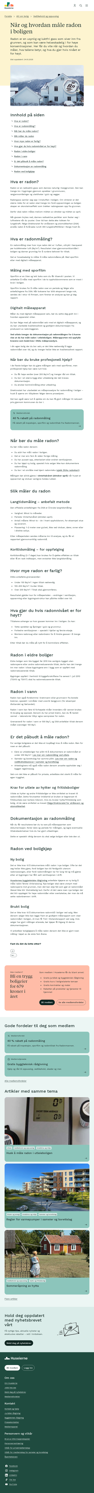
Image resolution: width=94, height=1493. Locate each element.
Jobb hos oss (10, 1388)
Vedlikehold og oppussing (46, 16)
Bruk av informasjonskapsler (17, 1439)
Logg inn (28, 1368)
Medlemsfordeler (12, 1396)
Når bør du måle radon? (26, 131)
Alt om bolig (22, 16)
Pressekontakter (12, 1422)
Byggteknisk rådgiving (14, 1418)
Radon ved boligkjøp (24, 171)
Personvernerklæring (14, 1443)
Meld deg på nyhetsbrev (19, 1343)
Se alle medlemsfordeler (71, 1002)
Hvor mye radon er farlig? (27, 141)
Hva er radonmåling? (25, 126)
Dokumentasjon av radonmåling (30, 166)
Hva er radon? (21, 121)
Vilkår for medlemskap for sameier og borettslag (26, 1452)
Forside (8, 16)
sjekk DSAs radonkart (68, 470)
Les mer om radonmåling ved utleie (51, 755)
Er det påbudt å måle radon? (29, 161)
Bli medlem (47, 1002)
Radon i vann (20, 156)
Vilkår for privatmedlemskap (17, 1448)
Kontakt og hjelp (12, 1409)
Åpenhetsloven (11, 1457)
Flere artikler (11, 1299)
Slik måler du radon (24, 136)
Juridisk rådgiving (12, 1413)
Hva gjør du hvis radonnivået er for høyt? (35, 146)
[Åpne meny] (86, 5)
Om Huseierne (11, 1383)
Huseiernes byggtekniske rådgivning (28, 880)
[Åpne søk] (80, 5)
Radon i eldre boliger (24, 151)
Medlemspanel (11, 1427)
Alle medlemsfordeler (15, 1081)
